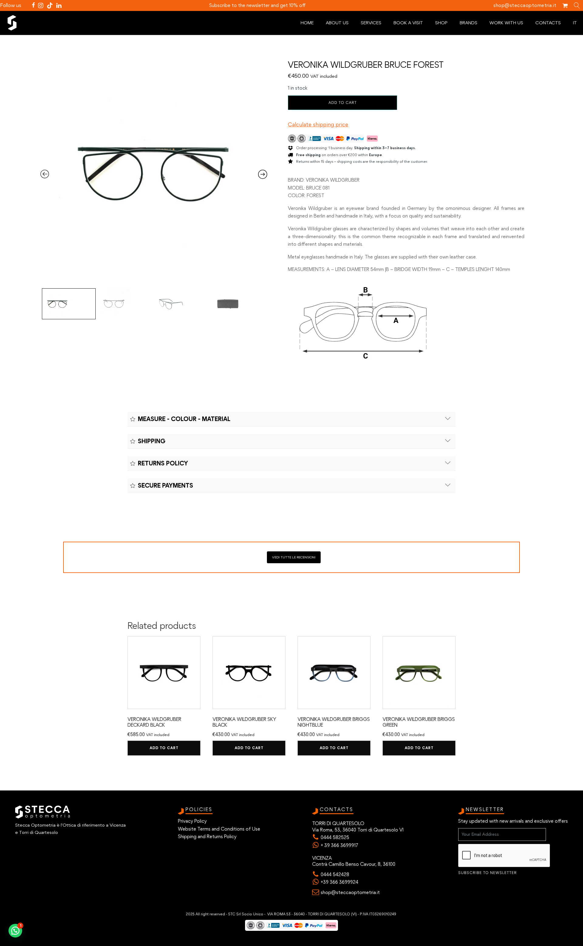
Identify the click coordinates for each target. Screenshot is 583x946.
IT (575, 23)
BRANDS (468, 23)
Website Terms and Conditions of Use (219, 829)
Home (307, 23)
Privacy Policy (192, 821)
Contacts (548, 23)
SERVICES (371, 23)
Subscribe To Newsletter (487, 873)
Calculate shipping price (318, 124)
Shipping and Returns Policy (207, 836)
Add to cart (343, 102)
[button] (15, 930)
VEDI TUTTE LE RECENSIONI (293, 557)
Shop (441, 23)
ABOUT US (337, 23)
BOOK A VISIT (408, 23)
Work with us (506, 23)
